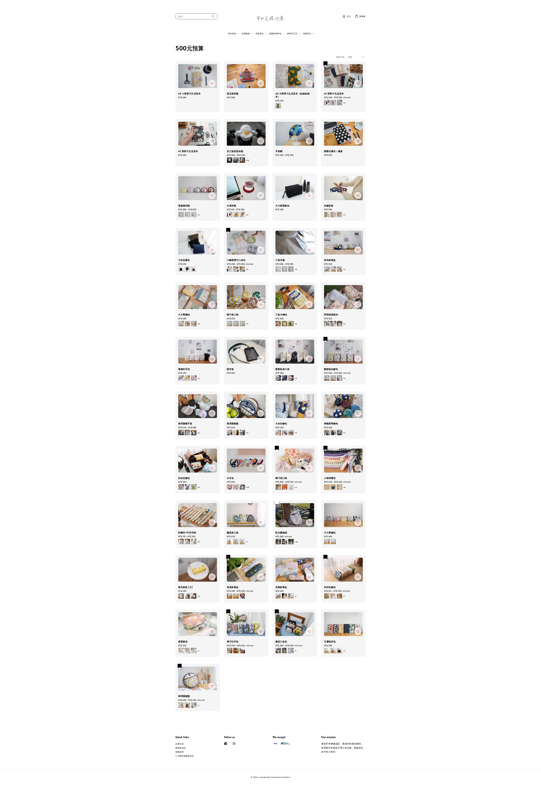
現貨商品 (259, 33)
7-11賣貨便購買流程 (184, 756)
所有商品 (232, 33)
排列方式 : (340, 57)
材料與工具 (292, 33)
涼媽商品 (307, 33)
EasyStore (285, 777)
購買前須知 (180, 748)
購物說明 (179, 751)
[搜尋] (213, 16)
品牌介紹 (179, 744)
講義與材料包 (275, 33)
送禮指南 (246, 33)
